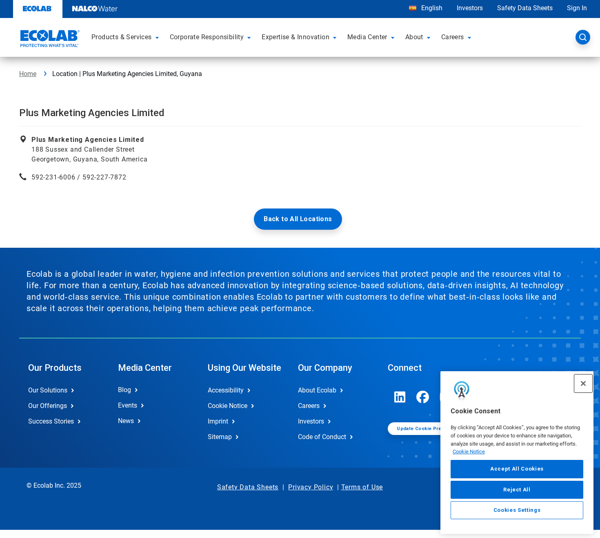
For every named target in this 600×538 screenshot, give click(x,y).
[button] (158, 37)
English (431, 8)
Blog (124, 390)
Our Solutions (47, 390)
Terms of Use (362, 487)
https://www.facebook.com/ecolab (423, 397)
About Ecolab (317, 390)
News (126, 421)
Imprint (218, 421)
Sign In (577, 8)
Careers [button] (452, 37)
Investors (470, 8)
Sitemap (220, 437)
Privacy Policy (310, 487)
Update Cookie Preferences (430, 428)
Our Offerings (47, 406)
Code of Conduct (322, 437)
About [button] (414, 37)
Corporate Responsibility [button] (207, 37)
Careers (309, 406)
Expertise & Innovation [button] (295, 37)
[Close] (583, 383)
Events (127, 405)
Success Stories (51, 421)
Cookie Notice (469, 451)
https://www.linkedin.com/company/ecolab (400, 397)
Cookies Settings (517, 510)
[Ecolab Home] (49, 40)
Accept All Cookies (517, 469)
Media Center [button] (367, 37)
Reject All (517, 489)
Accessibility (226, 390)
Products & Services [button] (121, 37)
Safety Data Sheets (525, 8)
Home (27, 74)
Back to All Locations (298, 219)
